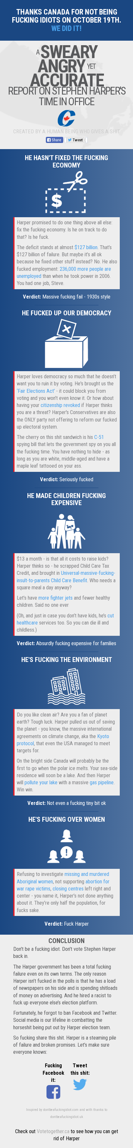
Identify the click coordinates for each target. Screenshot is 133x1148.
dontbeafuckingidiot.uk (66, 1117)
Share (56, 139)
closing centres (68, 889)
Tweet (77, 139)
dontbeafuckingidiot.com (60, 1110)
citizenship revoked (60, 405)
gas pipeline (102, 782)
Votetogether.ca (53, 1131)
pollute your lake (41, 782)
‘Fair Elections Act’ (36, 391)
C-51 (99, 437)
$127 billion (86, 247)
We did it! (66, 28)
